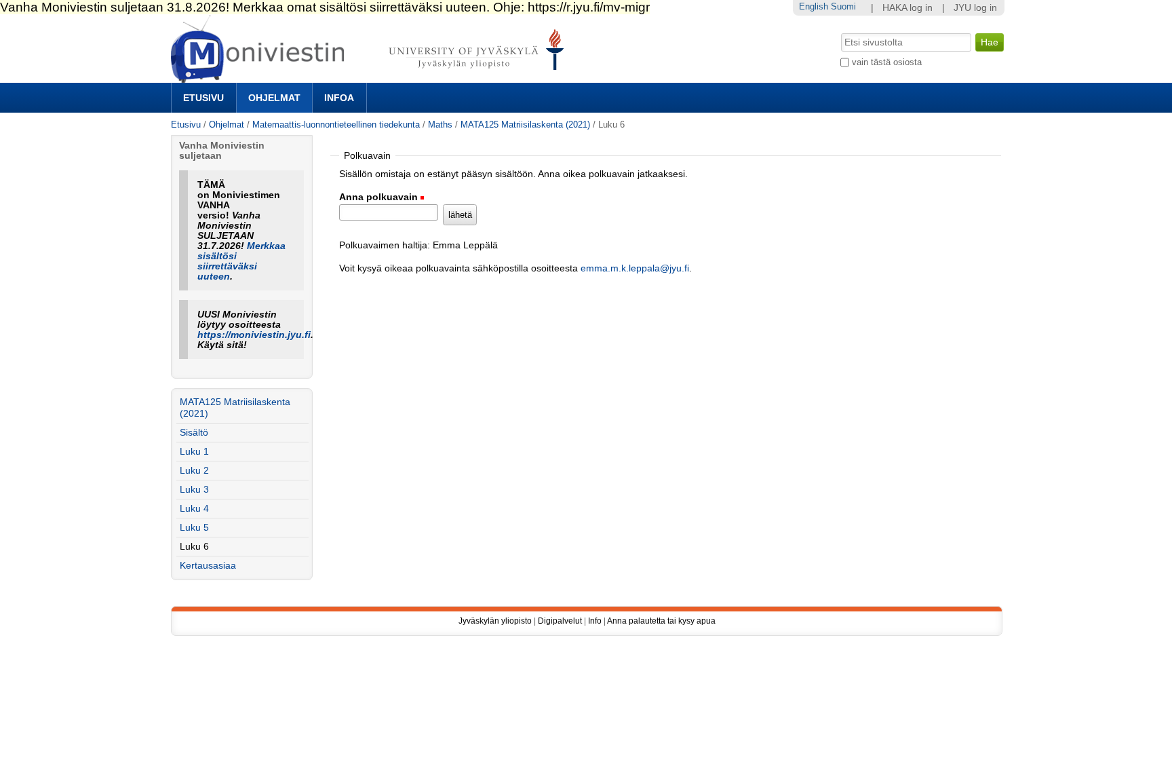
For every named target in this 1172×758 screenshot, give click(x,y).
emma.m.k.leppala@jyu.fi (635, 268)
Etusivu (203, 97)
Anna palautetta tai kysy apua (661, 621)
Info (595, 621)
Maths (440, 124)
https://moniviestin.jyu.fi (254, 335)
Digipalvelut (560, 621)
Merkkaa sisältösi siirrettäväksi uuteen (241, 261)
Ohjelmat (274, 97)
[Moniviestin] (371, 77)
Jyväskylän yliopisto (495, 621)
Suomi (843, 6)
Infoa (339, 97)
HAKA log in (907, 8)
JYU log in (975, 8)
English (813, 6)
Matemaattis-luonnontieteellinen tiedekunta (336, 124)
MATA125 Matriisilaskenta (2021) (525, 124)
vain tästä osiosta (887, 62)
